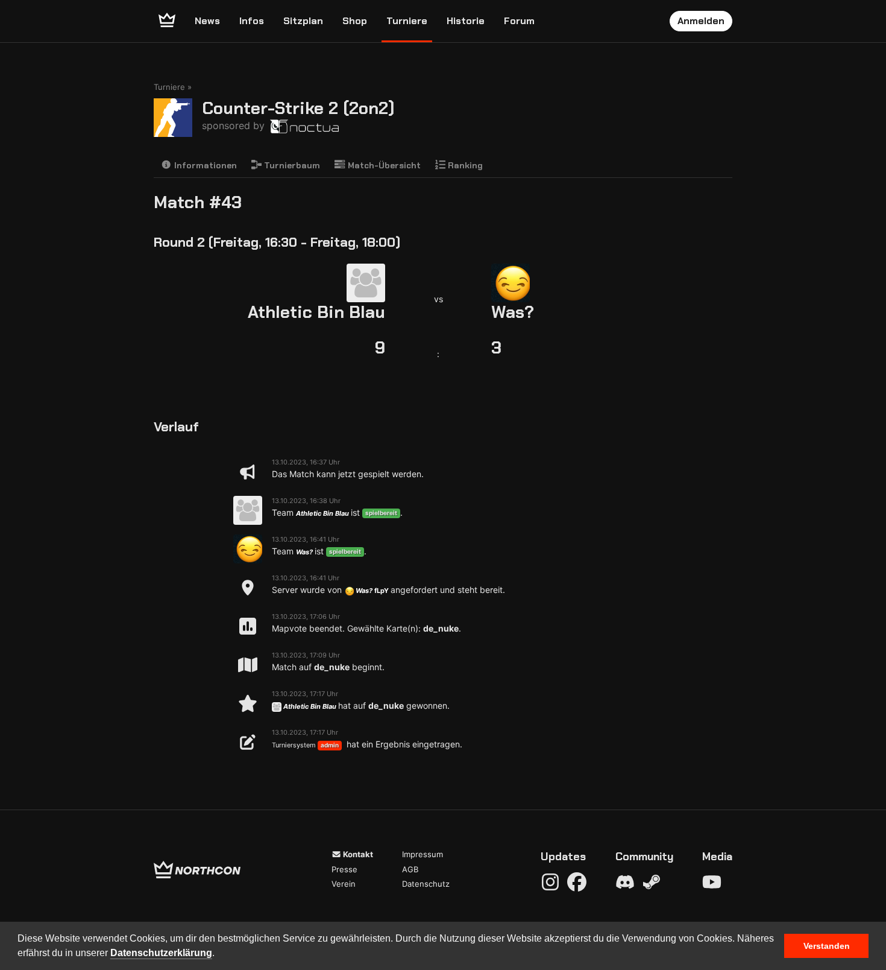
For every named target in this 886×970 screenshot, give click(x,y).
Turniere (406, 20)
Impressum (422, 854)
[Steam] (651, 882)
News (207, 20)
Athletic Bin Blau (316, 312)
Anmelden (700, 20)
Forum (519, 20)
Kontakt (357, 854)
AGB (410, 869)
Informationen (204, 165)
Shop (354, 20)
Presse (344, 869)
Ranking (464, 165)
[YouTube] (712, 882)
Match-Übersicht (383, 165)
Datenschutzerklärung (161, 953)
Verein (343, 884)
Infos (251, 20)
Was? (512, 312)
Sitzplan (303, 20)
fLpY (381, 590)
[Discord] (625, 882)
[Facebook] (577, 882)
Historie (466, 20)
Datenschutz (426, 884)
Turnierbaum (291, 165)
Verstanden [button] (826, 946)
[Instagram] (550, 882)
